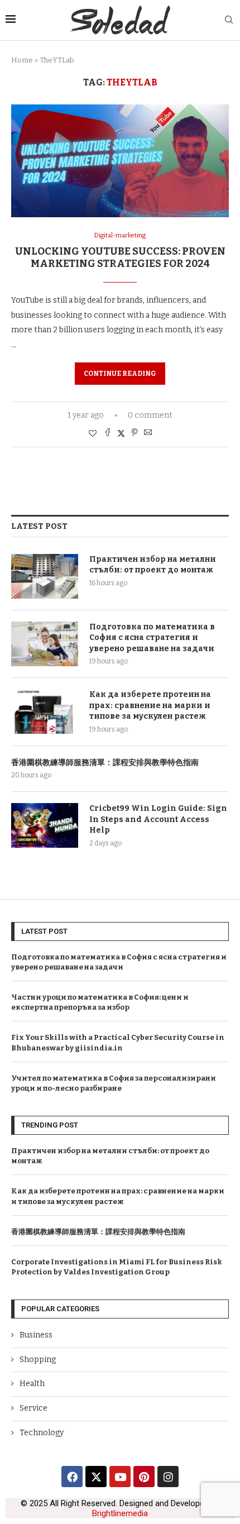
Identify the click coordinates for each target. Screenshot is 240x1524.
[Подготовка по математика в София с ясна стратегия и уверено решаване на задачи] (44, 644)
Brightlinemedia (120, 1513)
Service (33, 1408)
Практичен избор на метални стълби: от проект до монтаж (152, 565)
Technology (42, 1432)
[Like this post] (93, 433)
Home (22, 60)
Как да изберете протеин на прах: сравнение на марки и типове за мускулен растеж (150, 705)
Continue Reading (120, 374)
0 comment (150, 415)
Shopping (38, 1359)
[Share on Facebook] (108, 433)
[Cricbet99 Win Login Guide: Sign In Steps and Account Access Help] (44, 825)
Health (32, 1383)
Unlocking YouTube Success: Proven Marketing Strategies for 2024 (120, 257)
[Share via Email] (148, 433)
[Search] (228, 20)
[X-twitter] (96, 1476)
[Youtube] (120, 1476)
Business (36, 1335)
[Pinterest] (144, 1476)
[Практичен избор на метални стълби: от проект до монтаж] (44, 576)
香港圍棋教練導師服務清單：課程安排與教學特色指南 (105, 762)
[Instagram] (168, 1476)
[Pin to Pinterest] (134, 433)
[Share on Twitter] (121, 433)
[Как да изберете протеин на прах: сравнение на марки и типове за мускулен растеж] (44, 711)
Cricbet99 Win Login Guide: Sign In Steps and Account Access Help (158, 819)
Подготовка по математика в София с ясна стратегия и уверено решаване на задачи (152, 637)
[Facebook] (72, 1476)
